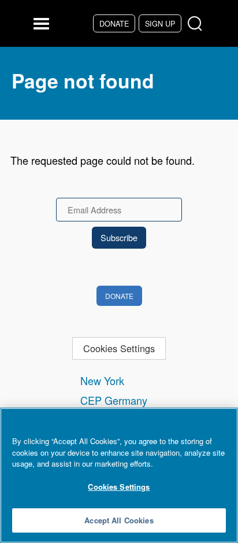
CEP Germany (113, 400)
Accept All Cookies (118, 520)
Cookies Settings (119, 348)
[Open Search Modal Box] (197, 24)
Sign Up (160, 23)
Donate (114, 23)
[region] (119, 475)
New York (102, 380)
